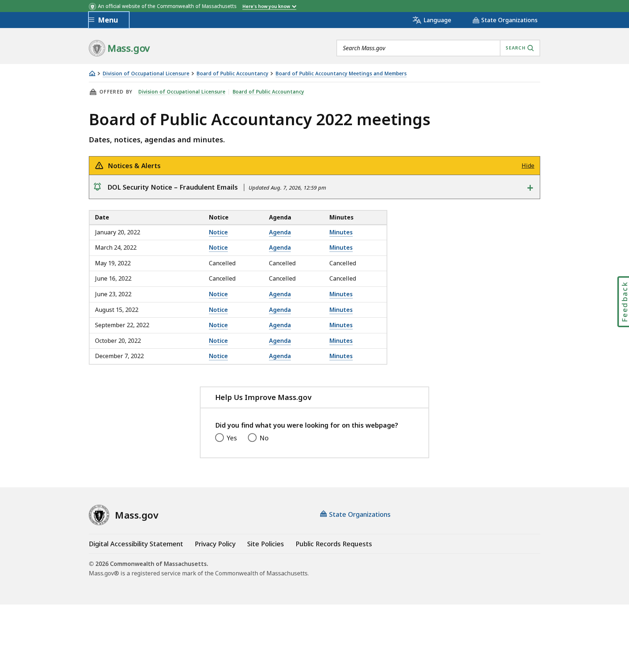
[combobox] (438, 48)
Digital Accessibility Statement (136, 543)
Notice (218, 232)
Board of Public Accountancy (232, 74)
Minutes (341, 232)
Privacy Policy (215, 543)
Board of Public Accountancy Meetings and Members (341, 74)
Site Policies (265, 543)
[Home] (92, 73)
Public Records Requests (334, 543)
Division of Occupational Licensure (146, 74)
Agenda (280, 232)
